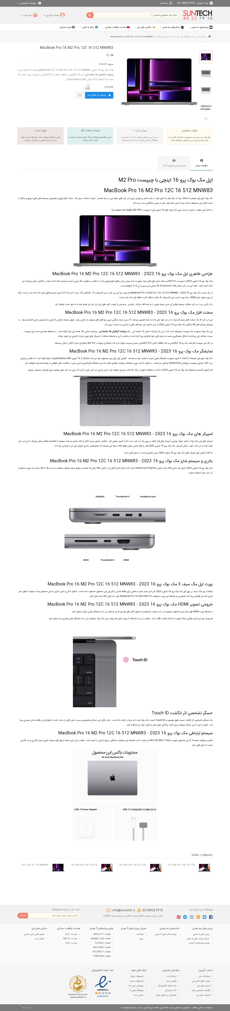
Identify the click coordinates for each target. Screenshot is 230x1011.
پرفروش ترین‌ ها (136, 986)
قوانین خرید (171, 981)
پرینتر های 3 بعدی (201, 934)
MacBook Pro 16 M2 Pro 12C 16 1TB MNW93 (33, 865)
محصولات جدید (136, 981)
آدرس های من (203, 986)
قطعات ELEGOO (103, 943)
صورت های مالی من (201, 981)
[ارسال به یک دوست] (108, 54)
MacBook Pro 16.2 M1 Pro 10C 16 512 (82, 865)
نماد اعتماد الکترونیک (167, 986)
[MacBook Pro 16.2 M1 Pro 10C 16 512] (107, 867)
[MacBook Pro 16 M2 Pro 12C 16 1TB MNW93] (58, 867)
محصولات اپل (185, 36)
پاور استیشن (65, 27)
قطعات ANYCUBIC (102, 947)
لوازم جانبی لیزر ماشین (34, 934)
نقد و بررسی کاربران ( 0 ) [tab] (174, 166)
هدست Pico (71, 943)
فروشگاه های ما (137, 990)
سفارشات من (204, 976)
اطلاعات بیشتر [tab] (201, 166)
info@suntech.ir (124, 910)
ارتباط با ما (172, 976)
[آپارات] (179, 917)
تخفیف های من (203, 995)
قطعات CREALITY (102, 934)
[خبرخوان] (198, 917)
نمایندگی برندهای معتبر (166, 995)
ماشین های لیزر (144, 27)
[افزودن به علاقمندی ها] (80, 95)
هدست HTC (71, 934)
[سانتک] (198, 15)
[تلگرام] (185, 917)
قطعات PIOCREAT (102, 952)
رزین (141, 938)
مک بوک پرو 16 (163, 36)
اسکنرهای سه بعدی (171, 27)
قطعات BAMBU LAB (101, 938)
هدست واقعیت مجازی (115, 27)
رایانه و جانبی (88, 27)
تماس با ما (139, 995)
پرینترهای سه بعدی (199, 27)
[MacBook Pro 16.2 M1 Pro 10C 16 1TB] (204, 867)
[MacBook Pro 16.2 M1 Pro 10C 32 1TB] (155, 867)
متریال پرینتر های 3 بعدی (198, 938)
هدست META (70, 938)
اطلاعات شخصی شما (201, 990)
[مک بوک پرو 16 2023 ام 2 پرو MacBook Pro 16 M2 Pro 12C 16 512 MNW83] (206, 57)
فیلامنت (140, 934)
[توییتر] (204, 917)
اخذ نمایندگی (171, 990)
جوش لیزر (40, 938)
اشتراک (22, 915)
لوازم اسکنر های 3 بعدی (166, 934)
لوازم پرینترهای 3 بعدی (199, 943)
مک (174, 36)
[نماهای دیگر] (206, 118)
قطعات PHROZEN (102, 956)
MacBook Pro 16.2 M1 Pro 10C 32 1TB (131, 865)
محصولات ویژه (137, 976)
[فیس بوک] (211, 917)
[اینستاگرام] (191, 917)
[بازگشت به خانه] (209, 37)
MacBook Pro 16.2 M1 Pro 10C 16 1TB (180, 865)
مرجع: (110, 64)
